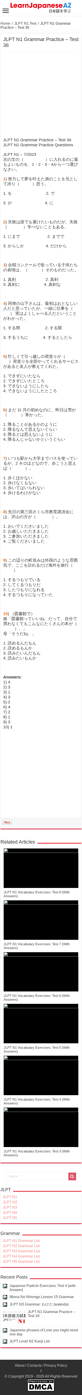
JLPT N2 (10, 1202)
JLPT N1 (10, 1197)
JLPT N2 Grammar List (21, 1246)
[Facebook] (41, 1371)
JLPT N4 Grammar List (21, 1256)
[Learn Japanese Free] (41, 7)
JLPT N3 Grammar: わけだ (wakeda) (39, 1304)
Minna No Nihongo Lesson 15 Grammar (42, 1297)
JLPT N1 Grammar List (21, 1241)
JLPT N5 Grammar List (21, 1261)
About (19, 1365)
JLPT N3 (10, 1207)
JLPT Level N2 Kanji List (30, 1341)
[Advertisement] (41, 95)
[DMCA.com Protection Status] (41, 1385)
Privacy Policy (55, 1365)
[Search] (72, 1176)
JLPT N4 (10, 1213)
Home (5, 23)
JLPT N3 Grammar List (21, 1251)
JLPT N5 (10, 1218)
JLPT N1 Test (25, 23)
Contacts (34, 1365)
